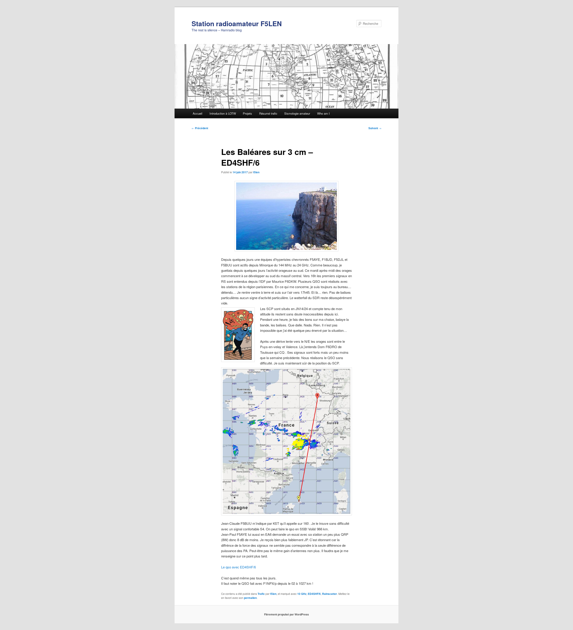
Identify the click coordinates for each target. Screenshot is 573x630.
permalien (250, 598)
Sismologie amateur (297, 113)
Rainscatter (329, 594)
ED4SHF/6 (314, 594)
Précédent (200, 128)
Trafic (261, 594)
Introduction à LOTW (223, 113)
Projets (247, 113)
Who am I (323, 113)
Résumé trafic (268, 113)
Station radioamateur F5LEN (237, 23)
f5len (256, 172)
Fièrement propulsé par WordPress (286, 614)
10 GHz (301, 594)
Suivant (374, 128)
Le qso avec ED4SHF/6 (238, 567)
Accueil (197, 113)
